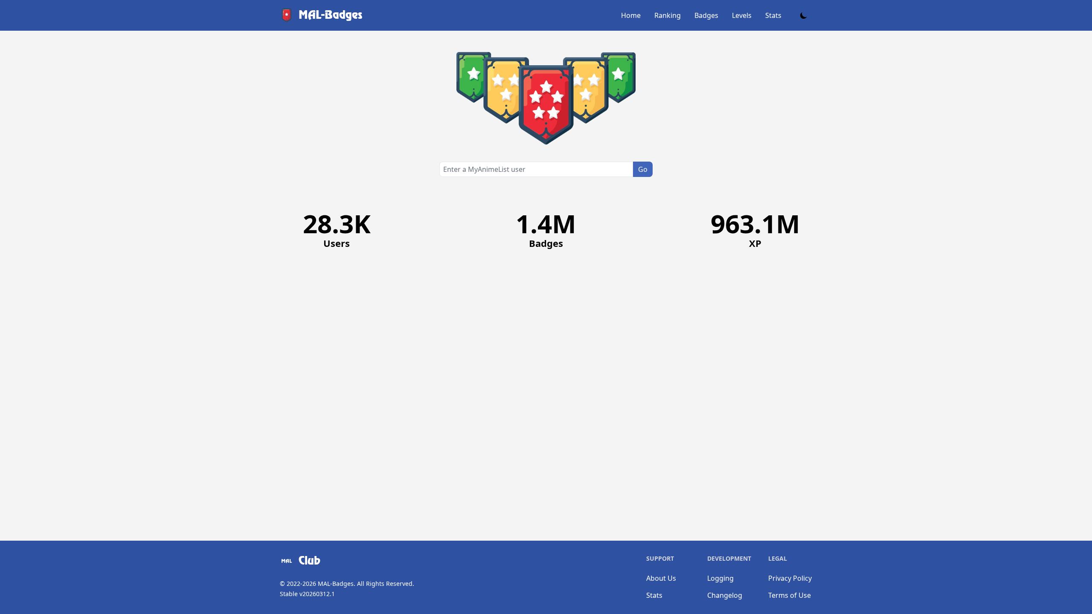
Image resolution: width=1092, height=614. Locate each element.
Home (631, 15)
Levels (742, 15)
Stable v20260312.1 (307, 594)
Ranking (667, 15)
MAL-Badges (336, 583)
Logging (720, 578)
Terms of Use (789, 595)
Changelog (724, 595)
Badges (706, 15)
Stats (773, 15)
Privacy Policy (790, 578)
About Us (661, 578)
